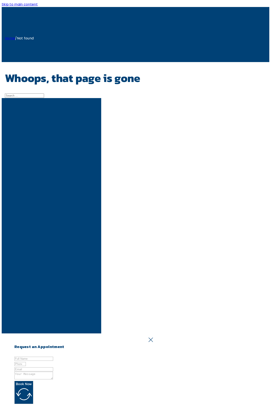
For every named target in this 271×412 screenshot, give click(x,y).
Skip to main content (20, 4)
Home (10, 38)
